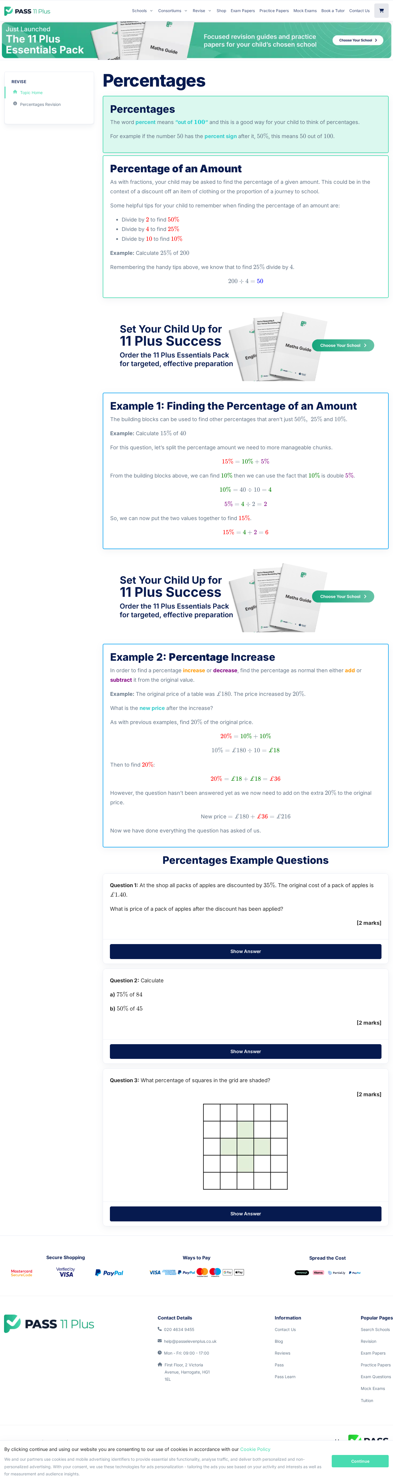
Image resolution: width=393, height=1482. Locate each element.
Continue (360, 1461)
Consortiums (169, 10)
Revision (368, 1341)
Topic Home (31, 92)
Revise (199, 10)
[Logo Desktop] (27, 10)
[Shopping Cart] (381, 10)
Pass (279, 1364)
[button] (246, 951)
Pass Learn (285, 1376)
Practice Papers (274, 10)
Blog (279, 1341)
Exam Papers (243, 10)
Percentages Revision (40, 104)
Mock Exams (305, 10)
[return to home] (49, 1324)
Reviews (282, 1353)
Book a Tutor (333, 10)
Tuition (367, 1400)
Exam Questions (376, 1376)
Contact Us (359, 10)
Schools (139, 10)
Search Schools (375, 1329)
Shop (221, 10)
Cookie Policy (255, 1449)
